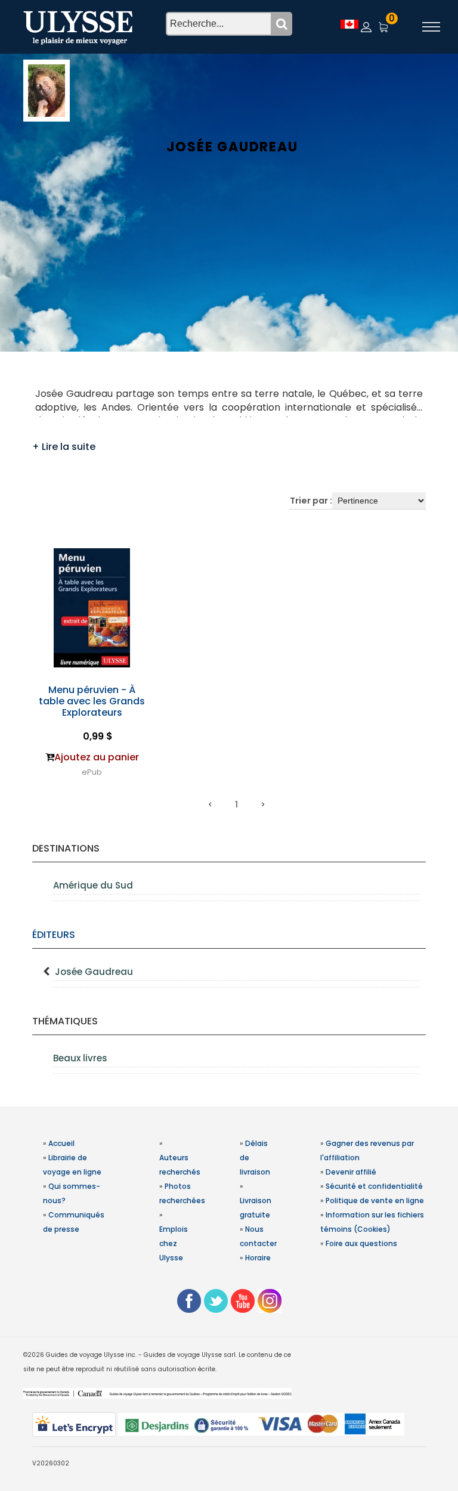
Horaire (258, 1258)
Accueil (61, 1143)
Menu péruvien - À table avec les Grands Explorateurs (92, 701)
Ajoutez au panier (96, 757)
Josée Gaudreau (94, 971)
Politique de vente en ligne (375, 1200)
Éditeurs (53, 935)
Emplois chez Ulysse (173, 1243)
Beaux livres (80, 1058)
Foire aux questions (361, 1243)
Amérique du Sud (93, 885)
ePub (92, 772)
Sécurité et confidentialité (374, 1186)
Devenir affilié (351, 1172)
